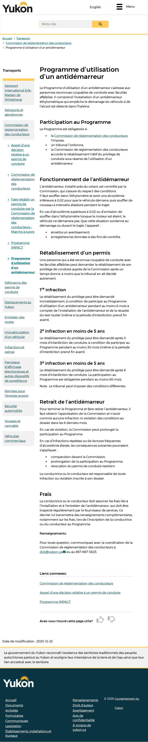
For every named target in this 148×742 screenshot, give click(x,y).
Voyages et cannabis (12, 423)
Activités (11, 710)
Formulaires (14, 716)
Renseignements (85, 700)
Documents (14, 705)
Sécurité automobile (13, 408)
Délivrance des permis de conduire (16, 287)
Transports (23, 38)
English (95, 7)
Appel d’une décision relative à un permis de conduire (20, 154)
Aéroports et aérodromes (14, 112)
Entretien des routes (14, 320)
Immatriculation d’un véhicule (17, 335)
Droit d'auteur (83, 705)
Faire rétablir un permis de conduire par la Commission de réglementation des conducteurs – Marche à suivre (22, 216)
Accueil (7, 38)
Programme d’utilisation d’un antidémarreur (22, 265)
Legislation (13, 726)
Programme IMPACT (20, 245)
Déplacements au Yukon (18, 305)
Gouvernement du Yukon (127, 703)
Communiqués (16, 721)
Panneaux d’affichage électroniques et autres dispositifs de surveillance (17, 372)
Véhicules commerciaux (15, 438)
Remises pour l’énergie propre (16, 393)
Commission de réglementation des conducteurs (38, 43)
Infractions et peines (14, 350)
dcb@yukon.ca (51, 552)
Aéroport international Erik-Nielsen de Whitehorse (18, 93)
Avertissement (83, 710)
